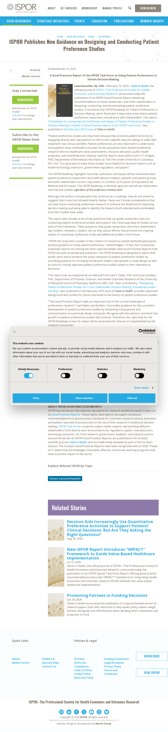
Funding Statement (116, 659)
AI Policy (79, 659)
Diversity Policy (84, 677)
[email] (61, 712)
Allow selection (84, 398)
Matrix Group (103, 723)
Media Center (31, 76)
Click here (17, 115)
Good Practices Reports (66, 414)
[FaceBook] (76, 712)
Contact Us (49, 666)
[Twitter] (84, 712)
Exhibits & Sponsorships (50, 660)
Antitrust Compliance (81, 664)
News (91, 36)
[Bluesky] (106, 712)
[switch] (65, 375)
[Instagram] (99, 712)
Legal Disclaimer (114, 662)
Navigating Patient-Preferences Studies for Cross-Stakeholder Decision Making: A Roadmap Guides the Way (102, 287)
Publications (124, 21)
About (52, 8)
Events (79, 21)
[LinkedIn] (68, 712)
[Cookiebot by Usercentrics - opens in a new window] (141, 331)
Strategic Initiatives (53, 21)
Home (60, 36)
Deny (36, 398)
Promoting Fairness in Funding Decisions (107, 595)
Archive (35, 70)
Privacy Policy (112, 666)
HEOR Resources (19, 21)
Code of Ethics (83, 670)
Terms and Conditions (111, 672)
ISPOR (83, 717)
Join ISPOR (152, 672)
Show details (141, 387)
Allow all (132, 398)
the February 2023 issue (78, 129)
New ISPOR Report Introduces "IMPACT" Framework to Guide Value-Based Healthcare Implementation (111, 553)
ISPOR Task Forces (69, 426)
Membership (89, 8)
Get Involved (69, 8)
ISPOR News (104, 36)
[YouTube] (91, 712)
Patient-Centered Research (65, 478)
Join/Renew (148, 8)
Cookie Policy (82, 674)
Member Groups (152, 21)
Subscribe (25, 100)
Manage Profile (112, 8)
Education (99, 21)
